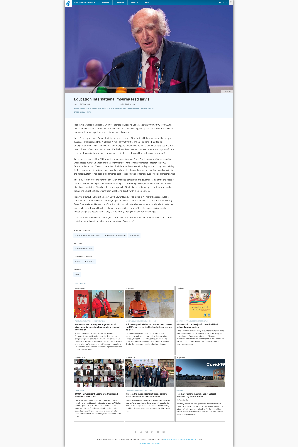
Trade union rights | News (83, 248)
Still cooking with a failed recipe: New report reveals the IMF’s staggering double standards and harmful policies (149, 316)
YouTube (146, 431)
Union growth (134, 235)
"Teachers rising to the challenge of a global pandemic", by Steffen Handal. (200, 386)
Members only (231, 2)
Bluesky (158, 431)
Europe (77, 261)
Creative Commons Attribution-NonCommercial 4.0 (180, 439)
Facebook (135, 431)
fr (223, 2)
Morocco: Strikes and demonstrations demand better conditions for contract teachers (149, 384)
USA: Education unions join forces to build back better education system (200, 316)
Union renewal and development (115, 235)
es (226, 2)
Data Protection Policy (154, 443)
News (77, 274)
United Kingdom (89, 261)
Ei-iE (68, 4)
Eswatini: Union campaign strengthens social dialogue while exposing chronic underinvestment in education (99, 319)
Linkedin (163, 431)
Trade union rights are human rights (87, 235)
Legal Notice (142, 443)
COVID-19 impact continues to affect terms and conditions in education (99, 387)
